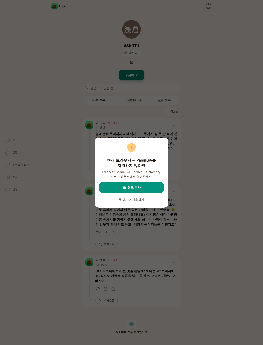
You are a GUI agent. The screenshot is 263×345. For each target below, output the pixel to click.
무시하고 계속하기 (131, 199)
